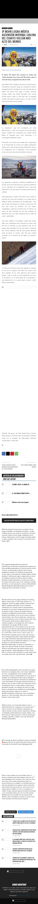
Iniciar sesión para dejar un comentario (19, 520)
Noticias (10, 28)
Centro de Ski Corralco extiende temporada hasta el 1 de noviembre (10, 467)
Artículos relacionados (13, 475)
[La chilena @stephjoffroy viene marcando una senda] (19, 686)
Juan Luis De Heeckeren (13, 70)
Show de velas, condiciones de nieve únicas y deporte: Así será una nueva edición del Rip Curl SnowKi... (24, 832)
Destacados (4, 28)
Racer (5, 44)
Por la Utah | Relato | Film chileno (28, 466)
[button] (3, 20)
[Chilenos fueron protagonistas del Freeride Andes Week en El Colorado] (6, 504)
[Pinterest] (12, 454)
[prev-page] (3, 511)
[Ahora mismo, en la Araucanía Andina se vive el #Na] (19, 721)
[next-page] (6, 511)
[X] (8, 454)
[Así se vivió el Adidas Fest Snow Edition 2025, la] (19, 791)
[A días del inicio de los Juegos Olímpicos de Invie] (19, 616)
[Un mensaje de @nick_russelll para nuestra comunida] (19, 756)
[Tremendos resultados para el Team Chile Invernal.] (19, 651)
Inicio (3, 25)
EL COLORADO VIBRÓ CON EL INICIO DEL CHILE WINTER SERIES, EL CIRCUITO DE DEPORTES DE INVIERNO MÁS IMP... (24, 841)
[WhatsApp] (16, 454)
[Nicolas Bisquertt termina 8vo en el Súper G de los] (19, 545)
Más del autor (9, 479)
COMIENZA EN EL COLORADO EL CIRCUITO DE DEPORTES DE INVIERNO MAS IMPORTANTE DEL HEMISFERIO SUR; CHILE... (24, 859)
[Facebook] (4, 454)
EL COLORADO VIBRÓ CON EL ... (21, 493)
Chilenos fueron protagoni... (21, 502)
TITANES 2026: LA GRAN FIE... (21, 484)
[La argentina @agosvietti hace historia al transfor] (19, 580)
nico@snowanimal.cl (23, 895)
